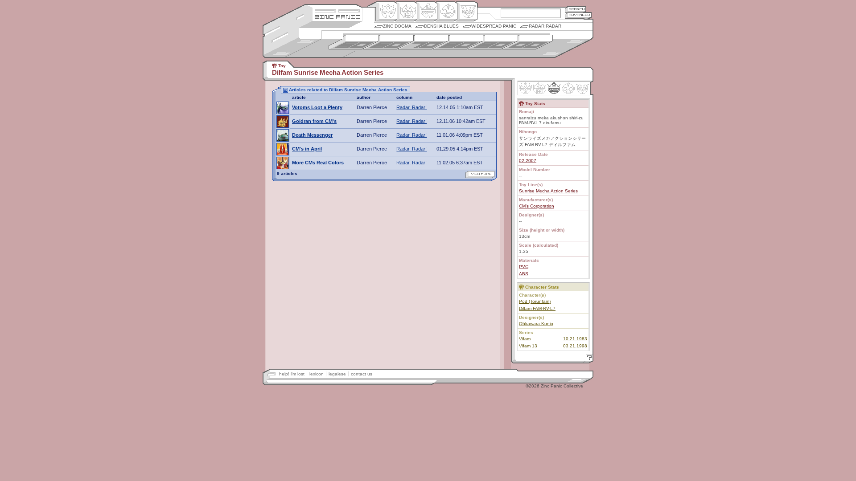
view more (479, 174)
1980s (458, 42)
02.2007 (527, 160)
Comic (466, 11)
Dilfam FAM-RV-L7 (537, 308)
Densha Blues (441, 26)
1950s (354, 42)
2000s (527, 42)
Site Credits (337, 10)
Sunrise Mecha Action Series (548, 190)
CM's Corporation (536, 206)
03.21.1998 (575, 345)
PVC (523, 266)
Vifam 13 (528, 345)
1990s (493, 42)
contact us (361, 373)
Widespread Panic (493, 26)
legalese (337, 373)
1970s (423, 42)
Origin (386, 11)
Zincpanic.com (337, 16)
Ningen (446, 11)
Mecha (426, 11)
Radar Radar (545, 26)
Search (575, 9)
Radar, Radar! (411, 107)
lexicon (316, 373)
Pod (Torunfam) (535, 301)
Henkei (406, 11)
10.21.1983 (575, 338)
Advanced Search (578, 15)
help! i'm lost (292, 373)
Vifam (525, 338)
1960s (388, 42)
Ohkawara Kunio (536, 323)
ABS (523, 273)
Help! (588, 358)
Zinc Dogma (397, 26)
